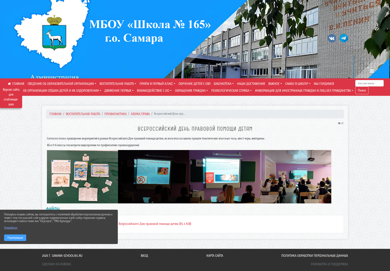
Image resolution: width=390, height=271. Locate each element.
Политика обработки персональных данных (314, 255)
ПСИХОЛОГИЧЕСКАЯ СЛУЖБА (230, 90)
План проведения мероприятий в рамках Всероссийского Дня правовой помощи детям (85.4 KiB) (127, 223)
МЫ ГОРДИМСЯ (324, 83)
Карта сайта (214, 255)
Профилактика (115, 114)
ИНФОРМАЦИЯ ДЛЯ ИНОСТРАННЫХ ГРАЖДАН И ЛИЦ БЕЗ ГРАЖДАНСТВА (303, 90)
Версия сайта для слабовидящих (11, 96)
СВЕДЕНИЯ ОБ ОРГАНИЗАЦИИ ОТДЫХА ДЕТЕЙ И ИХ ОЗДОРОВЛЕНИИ (53, 90)
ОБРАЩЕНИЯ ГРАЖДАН (190, 90)
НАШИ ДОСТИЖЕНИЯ (251, 83)
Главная (55, 114)
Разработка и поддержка (329, 264)
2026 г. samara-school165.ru (62, 255)
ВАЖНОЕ (274, 83)
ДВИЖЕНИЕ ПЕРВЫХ (117, 90)
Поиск (362, 90)
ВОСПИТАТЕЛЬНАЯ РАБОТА (117, 83)
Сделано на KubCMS (56, 264)
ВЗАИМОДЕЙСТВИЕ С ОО (153, 90)
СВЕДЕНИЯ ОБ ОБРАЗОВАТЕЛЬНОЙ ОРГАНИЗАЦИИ (61, 83)
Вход (144, 255)
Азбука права (140, 114)
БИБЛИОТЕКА (222, 83)
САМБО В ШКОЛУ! (296, 83)
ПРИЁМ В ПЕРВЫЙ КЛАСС (156, 83)
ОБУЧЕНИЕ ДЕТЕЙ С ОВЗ (194, 83)
